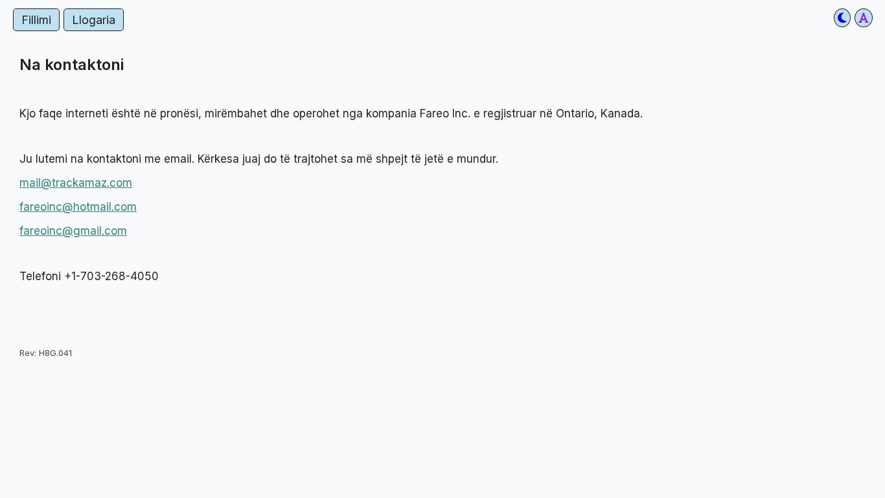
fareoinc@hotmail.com (78, 206)
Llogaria (93, 20)
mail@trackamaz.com (75, 182)
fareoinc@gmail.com (73, 230)
